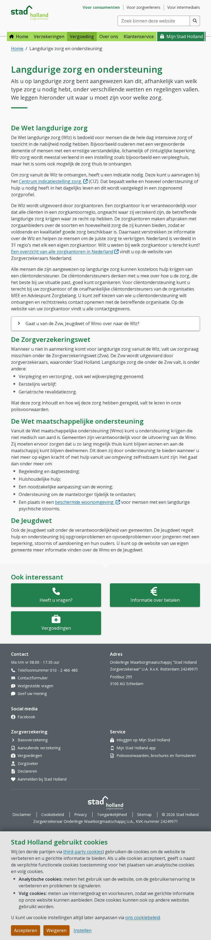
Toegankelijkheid (112, 814)
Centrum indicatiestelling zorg (53, 181)
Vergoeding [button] (82, 36)
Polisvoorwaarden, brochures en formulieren (156, 755)
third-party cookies (82, 852)
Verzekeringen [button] (49, 36)
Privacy (80, 814)
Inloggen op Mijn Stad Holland (143, 739)
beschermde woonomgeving (87, 502)
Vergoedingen (56, 628)
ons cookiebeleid (142, 917)
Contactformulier (33, 677)
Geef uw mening (32, 693)
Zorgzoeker (28, 763)
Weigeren (56, 930)
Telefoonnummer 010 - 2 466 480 (48, 670)
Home (22, 36)
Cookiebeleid (52, 814)
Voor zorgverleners (143, 7)
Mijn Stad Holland (184, 36)
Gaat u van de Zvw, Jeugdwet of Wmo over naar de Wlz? (82, 323)
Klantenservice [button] (139, 36)
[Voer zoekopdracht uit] (195, 21)
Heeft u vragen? (56, 600)
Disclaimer (21, 814)
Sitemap (144, 814)
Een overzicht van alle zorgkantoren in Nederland (65, 252)
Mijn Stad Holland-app (136, 747)
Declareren (27, 771)
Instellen (82, 930)
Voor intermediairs (183, 7)
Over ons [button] (108, 36)
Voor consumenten (101, 7)
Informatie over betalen (155, 600)
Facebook (26, 716)
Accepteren (25, 930)
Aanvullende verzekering (39, 747)
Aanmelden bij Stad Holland (42, 779)
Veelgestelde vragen (35, 685)
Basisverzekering (33, 739)
